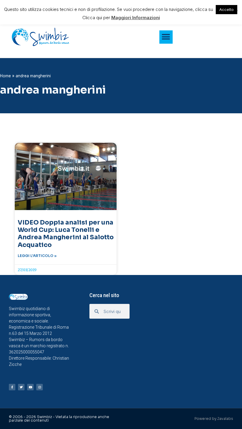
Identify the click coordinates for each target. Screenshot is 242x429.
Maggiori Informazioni (135, 17)
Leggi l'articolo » (37, 255)
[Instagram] (39, 387)
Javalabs (225, 418)
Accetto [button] (226, 9)
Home (5, 75)
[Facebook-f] (12, 387)
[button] (166, 37)
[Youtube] (30, 387)
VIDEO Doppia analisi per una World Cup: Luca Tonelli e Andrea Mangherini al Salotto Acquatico (66, 234)
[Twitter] (21, 387)
